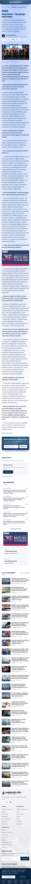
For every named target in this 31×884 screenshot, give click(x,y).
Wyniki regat (5, 814)
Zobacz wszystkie (15, 528)
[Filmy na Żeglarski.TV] (10, 802)
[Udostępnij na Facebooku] (3, 39)
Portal (3, 7)
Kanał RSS (4, 837)
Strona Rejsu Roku (7, 433)
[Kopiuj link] (19, 39)
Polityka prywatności (7, 844)
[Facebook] (3, 802)
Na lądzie (8, 7)
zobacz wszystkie (14, 61)
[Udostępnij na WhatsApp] (13, 39)
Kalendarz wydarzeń (7, 809)
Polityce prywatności (13, 873)
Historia (18, 816)
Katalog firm (5, 816)
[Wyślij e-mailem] (16, 39)
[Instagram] (6, 802)
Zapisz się (23, 446)
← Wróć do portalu (7, 476)
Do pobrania (5, 835)
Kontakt (4, 840)
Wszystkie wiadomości (22, 809)
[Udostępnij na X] (6, 39)
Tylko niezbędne (8, 876)
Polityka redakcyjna (7, 842)
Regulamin (4, 847)
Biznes (18, 819)
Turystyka (19, 821)
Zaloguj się (8, 472)
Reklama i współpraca (7, 832)
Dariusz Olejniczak (11, 35)
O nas (3, 830)
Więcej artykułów (24, 573)
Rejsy (18, 811)
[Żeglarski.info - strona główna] (15, 2)
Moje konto (4, 823)
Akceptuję (22, 876)
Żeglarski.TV (20, 823)
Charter (3, 811)
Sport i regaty (20, 814)
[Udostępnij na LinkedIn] (9, 39)
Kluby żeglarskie (6, 819)
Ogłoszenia (4, 821)
